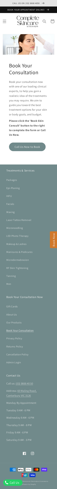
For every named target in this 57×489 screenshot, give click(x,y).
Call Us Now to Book (27, 147)
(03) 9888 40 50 (24, 383)
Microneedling (14, 228)
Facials (10, 204)
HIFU (9, 196)
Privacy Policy (14, 338)
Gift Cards (12, 306)
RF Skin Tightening (17, 268)
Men (8, 284)
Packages (11, 180)
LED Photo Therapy (17, 236)
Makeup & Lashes (16, 244)
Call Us (14, 483)
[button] (4, 21)
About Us (11, 314)
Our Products (14, 322)
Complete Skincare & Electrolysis (27, 481)
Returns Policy (14, 346)
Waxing (10, 212)
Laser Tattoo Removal (18, 220)
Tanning (11, 276)
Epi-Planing (13, 188)
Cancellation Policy (17, 354)
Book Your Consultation (20, 330)
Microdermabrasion (17, 260)
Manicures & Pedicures (19, 252)
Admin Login (13, 362)
